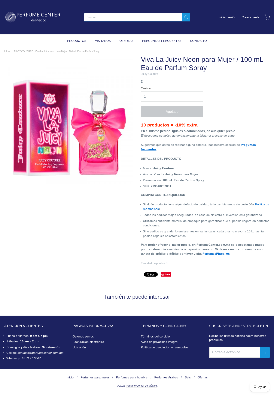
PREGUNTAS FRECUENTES (161, 40)
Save (167, 274)
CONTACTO (198, 40)
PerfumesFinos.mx (216, 253)
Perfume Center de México (141, 385)
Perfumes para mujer (94, 377)
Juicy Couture (149, 73)
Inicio (7, 51)
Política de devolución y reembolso (164, 347)
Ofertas (203, 377)
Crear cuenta (250, 17)
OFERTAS (126, 40)
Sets (188, 377)
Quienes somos (83, 336)
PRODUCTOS (76, 40)
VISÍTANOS (103, 40)
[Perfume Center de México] (32, 17)
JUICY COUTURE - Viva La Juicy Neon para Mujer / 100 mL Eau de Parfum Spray (57, 51)
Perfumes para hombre (131, 377)
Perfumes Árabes (166, 377)
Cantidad (146, 88)
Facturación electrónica (88, 341)
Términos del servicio (155, 336)
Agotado (172, 111)
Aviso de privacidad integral (159, 341)
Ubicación (79, 347)
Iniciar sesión (227, 17)
